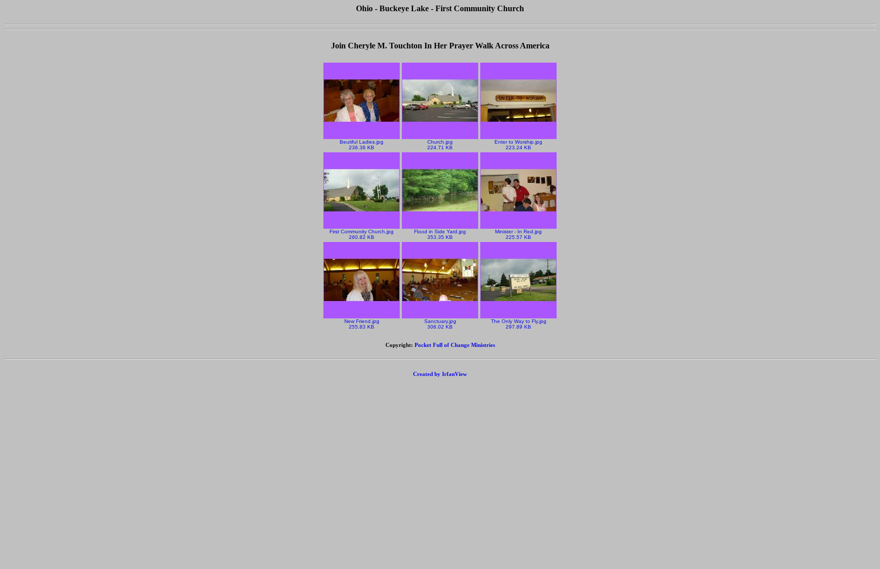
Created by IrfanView (440, 374)
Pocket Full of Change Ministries (455, 345)
